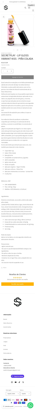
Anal (4, 345)
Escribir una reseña (17, 284)
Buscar (5, 319)
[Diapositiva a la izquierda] (14, 50)
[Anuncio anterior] (3, 2)
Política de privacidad (17, 406)
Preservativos (7, 338)
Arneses (5, 349)
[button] (33, 10)
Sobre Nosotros (7, 323)
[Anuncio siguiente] (32, 2)
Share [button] (4, 267)
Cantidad (3, 67)
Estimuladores (7, 353)
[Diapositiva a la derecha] (21, 50)
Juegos (5, 341)
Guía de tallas (7, 327)
